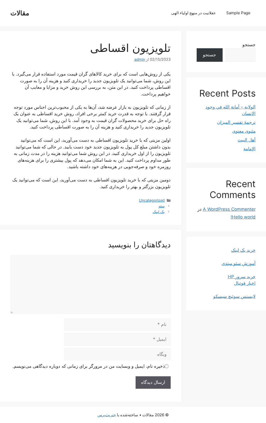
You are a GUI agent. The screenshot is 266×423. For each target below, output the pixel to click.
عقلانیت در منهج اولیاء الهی (193, 12)
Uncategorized (152, 200)
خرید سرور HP (242, 276)
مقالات (19, 13)
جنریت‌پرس (106, 414)
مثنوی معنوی (244, 131)
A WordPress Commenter (229, 209)
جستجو (249, 44)
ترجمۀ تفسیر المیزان (236, 122)
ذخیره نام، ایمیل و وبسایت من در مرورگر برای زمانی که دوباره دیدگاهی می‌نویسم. (88, 366)
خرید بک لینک (243, 250)
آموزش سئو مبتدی (239, 263)
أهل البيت (247, 139)
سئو (162, 206)
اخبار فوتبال (245, 283)
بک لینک (159, 211)
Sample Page (238, 12)
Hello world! (243, 217)
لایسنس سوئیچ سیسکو (234, 296)
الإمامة (249, 148)
